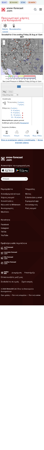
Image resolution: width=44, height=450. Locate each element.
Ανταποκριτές (31, 204)
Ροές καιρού (30, 208)
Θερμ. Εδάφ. (37, 136)
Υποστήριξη (29, 272)
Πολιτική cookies (35, 295)
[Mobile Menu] (41, 9)
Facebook (5, 224)
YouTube (4, 235)
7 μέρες (21, 104)
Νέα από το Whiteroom (10, 204)
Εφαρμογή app (31, 201)
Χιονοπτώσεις (7, 201)
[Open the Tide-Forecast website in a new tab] (23, 2)
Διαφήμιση (17, 272)
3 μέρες (21, 102)
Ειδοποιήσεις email (33, 197)
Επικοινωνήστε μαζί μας (12, 277)
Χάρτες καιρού (7, 197)
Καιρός (27, 136)
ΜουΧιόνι (5, 212)
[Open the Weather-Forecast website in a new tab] (32, 2)
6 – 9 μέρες (15, 112)
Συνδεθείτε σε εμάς (10, 281)
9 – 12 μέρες (16, 115)
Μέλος (28, 193)
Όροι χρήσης (5, 295)
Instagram (5, 228)
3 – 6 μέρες (15, 110)
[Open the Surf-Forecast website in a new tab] (4, 2)
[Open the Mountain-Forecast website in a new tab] (14, 2)
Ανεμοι (16, 136)
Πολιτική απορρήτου (19, 295)
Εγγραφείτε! (24, 123)
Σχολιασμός (27, 281)
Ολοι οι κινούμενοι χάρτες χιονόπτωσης (18, 140)
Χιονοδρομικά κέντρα (10, 193)
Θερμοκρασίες (15, 29)
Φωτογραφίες (7, 208)
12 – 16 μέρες (16, 117)
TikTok (3, 231)
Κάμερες (6, 136)
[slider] (19, 86)
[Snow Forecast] (11, 9)
